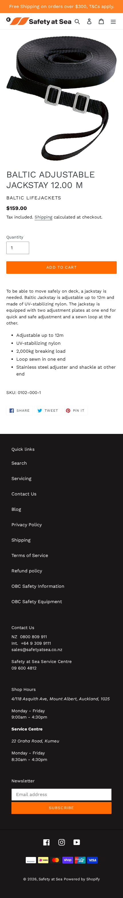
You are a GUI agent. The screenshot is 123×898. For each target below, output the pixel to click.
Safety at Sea (50, 879)
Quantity (14, 237)
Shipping (43, 217)
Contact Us (23, 494)
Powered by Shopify (82, 879)
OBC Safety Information (37, 586)
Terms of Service (29, 555)
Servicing (21, 478)
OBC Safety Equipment (36, 601)
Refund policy (26, 571)
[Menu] (113, 21)
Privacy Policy (26, 524)
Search (19, 463)
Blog (16, 509)
